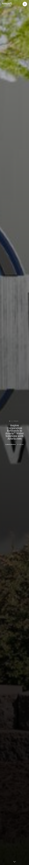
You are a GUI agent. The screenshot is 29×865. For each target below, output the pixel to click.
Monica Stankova (11, 444)
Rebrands (16, 421)
